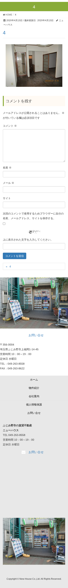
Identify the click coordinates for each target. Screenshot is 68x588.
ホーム (34, 379)
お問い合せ (34, 412)
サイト (7, 198)
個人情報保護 (34, 404)
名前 (7, 167)
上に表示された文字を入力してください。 (28, 239)
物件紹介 (34, 387)
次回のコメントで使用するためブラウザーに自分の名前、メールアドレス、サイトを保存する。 (33, 216)
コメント (10, 125)
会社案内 (34, 396)
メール (8, 182)
